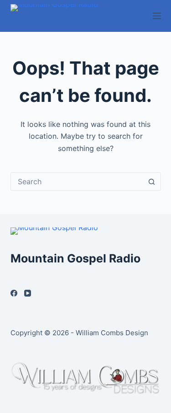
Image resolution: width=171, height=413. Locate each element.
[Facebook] (13, 293)
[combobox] (77, 181)
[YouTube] (27, 293)
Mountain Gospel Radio (75, 258)
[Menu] (157, 16)
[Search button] (152, 181)
